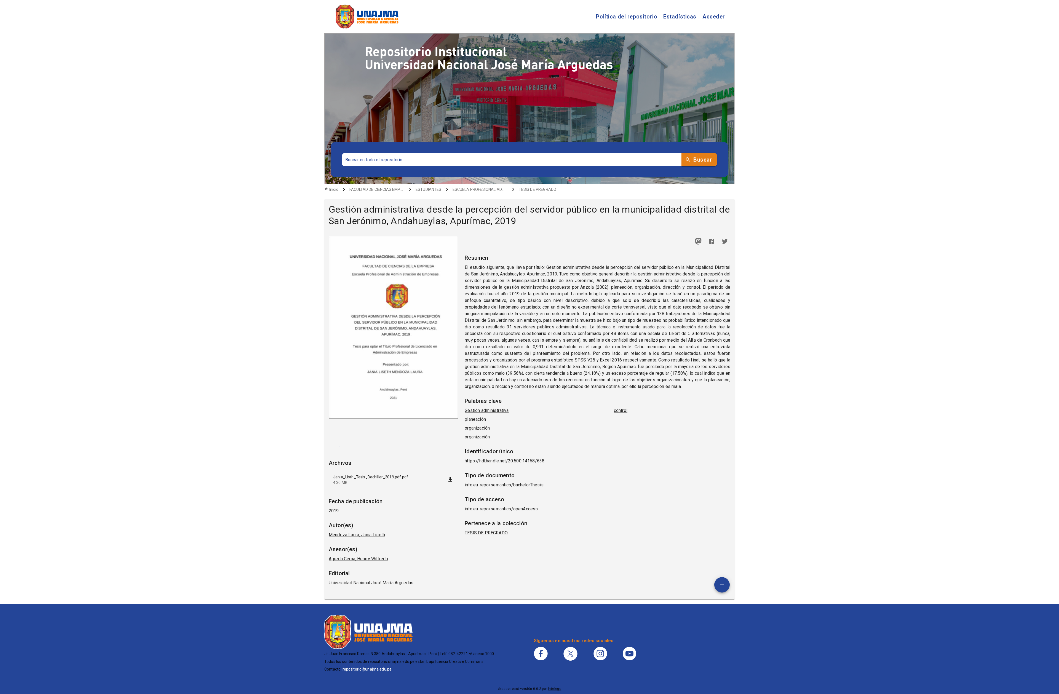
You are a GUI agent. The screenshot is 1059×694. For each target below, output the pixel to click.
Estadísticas (679, 16)
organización (477, 428)
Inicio (333, 189)
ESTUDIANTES (429, 189)
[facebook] (711, 241)
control (620, 410)
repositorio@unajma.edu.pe (367, 669)
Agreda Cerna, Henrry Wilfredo (358, 558)
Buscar (702, 159)
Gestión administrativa (487, 410)
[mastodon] (698, 241)
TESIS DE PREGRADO (538, 189)
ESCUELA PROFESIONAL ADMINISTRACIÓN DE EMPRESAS (480, 189)
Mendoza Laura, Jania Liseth (357, 534)
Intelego (554, 689)
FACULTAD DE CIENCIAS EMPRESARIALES (377, 189)
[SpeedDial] (722, 585)
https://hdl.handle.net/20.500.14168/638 (504, 460)
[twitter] (724, 241)
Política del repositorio (626, 16)
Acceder (713, 16)
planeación (475, 419)
